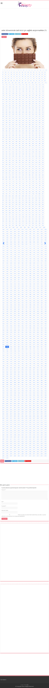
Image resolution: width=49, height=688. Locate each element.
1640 (30, 338)
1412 (30, 298)
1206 (22, 263)
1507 (26, 315)
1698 (22, 349)
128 (9, 86)
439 (6, 137)
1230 (22, 267)
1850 (7, 376)
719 (29, 181)
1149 (34, 252)
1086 (22, 242)
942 (36, 216)
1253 (19, 271)
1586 (7, 330)
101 (9, 82)
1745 (19, 357)
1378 (38, 292)
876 (33, 206)
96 (39, 80)
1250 (7, 271)
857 (13, 204)
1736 (30, 355)
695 (36, 177)
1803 (11, 367)
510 (26, 147)
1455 (11, 307)
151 (43, 89)
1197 (34, 260)
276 (26, 110)
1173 (34, 256)
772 (33, 189)
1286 (7, 277)
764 (6, 189)
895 (9, 210)
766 (13, 189)
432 (26, 135)
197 (23, 97)
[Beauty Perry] (24, 4)
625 (19, 166)
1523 (42, 317)
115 (9, 84)
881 (6, 208)
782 (23, 191)
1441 (3, 305)
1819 (26, 369)
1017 (34, 229)
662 (13, 172)
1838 (7, 374)
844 (13, 202)
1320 (45, 281)
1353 (34, 288)
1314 (22, 281)
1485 (34, 311)
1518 (22, 317)
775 (43, 189)
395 (33, 128)
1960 (15, 395)
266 (36, 107)
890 (36, 208)
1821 (34, 369)
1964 (30, 395)
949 (16, 219)
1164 (45, 254)
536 (26, 151)
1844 (30, 374)
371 (39, 124)
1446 (22, 305)
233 (13, 103)
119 (23, 84)
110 (39, 82)
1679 (42, 344)
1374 (22, 292)
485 (29, 143)
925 (23, 214)
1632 (45, 336)
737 (3, 185)
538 (33, 151)
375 (9, 126)
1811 (42, 367)
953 (29, 219)
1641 (34, 338)
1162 (38, 254)
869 (9, 206)
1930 (38, 388)
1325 (19, 284)
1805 (19, 367)
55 (14, 76)
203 (43, 97)
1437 (34, 302)
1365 (34, 290)
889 (33, 208)
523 (26, 149)
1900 (15, 384)
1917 (34, 386)
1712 (30, 351)
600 (23, 162)
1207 (26, 263)
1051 (26, 235)
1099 (26, 244)
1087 (26, 242)
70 (11, 78)
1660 (15, 342)
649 (13, 170)
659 (3, 172)
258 (9, 107)
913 (26, 212)
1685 (19, 346)
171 (23, 93)
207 (13, 99)
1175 (42, 256)
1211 (42, 263)
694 (33, 177)
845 (16, 202)
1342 (38, 286)
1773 (34, 361)
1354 (38, 288)
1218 (22, 265)
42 (22, 74)
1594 (38, 330)
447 (33, 137)
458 (26, 139)
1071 (11, 240)
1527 (11, 319)
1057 (3, 237)
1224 (45, 265)
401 (9, 131)
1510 (38, 315)
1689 (34, 346)
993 (33, 225)
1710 (22, 351)
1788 (45, 363)
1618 (38, 334)
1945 (3, 393)
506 (13, 147)
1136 (30, 250)
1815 (11, 369)
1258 (38, 271)
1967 (42, 395)
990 (23, 225)
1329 (34, 284)
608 (6, 164)
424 (43, 133)
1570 (38, 325)
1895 (42, 382)
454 (13, 139)
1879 (26, 380)
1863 (11, 378)
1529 (19, 319)
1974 (22, 397)
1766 (7, 361)
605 (39, 162)
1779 (11, 363)
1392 (45, 294)
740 (13, 185)
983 (43, 223)
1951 (26, 393)
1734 (22, 355)
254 (39, 105)
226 (33, 101)
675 (13, 175)
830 (9, 200)
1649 (19, 340)
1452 (45, 305)
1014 (22, 229)
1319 (42, 281)
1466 (7, 309)
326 (19, 118)
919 (3, 214)
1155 (11, 254)
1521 (34, 317)
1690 (38, 346)
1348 (15, 288)
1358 (7, 290)
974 (13, 223)
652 (23, 170)
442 (16, 137)
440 (9, 137)
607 (3, 164)
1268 (30, 273)
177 (43, 93)
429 (16, 135)
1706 (7, 351)
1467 (11, 309)
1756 (15, 359)
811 (33, 195)
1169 (19, 256)
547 (19, 154)
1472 (30, 309)
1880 (30, 380)
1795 (26, 365)
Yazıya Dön (4, 36)
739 (9, 185)
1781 (19, 363)
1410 (22, 298)
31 (36, 72)
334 (3, 120)
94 (33, 80)
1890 (22, 382)
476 (43, 141)
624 (16, 166)
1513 (3, 317)
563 (29, 156)
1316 (30, 281)
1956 (45, 393)
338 (16, 120)
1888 (15, 382)
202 (39, 97)
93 (30, 80)
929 (36, 214)
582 (6, 160)
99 (2, 82)
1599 (11, 332)
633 (3, 168)
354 (26, 122)
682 (36, 175)
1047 (11, 235)
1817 (19, 369)
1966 (38, 395)
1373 (19, 292)
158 (23, 91)
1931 (42, 388)
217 (3, 101)
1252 (15, 271)
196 (19, 97)
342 (29, 120)
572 (16, 158)
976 (19, 223)
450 (43, 137)
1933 (3, 390)
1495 (26, 313)
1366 (38, 290)
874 (26, 206)
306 (39, 114)
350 (13, 122)
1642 (38, 338)
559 (16, 156)
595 (6, 162)
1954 (38, 393)
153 (6, 91)
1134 (22, 250)
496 (23, 145)
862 (29, 204)
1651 (26, 340)
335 (6, 120)
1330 (38, 284)
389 (13, 128)
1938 (22, 390)
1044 (45, 233)
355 (29, 122)
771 (29, 189)
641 (29, 168)
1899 (11, 384)
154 (9, 91)
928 (33, 214)
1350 (22, 288)
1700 (30, 349)
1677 (34, 344)
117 (16, 84)
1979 (42, 397)
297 (9, 114)
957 (43, 219)
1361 (19, 290)
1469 (19, 309)
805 (13, 195)
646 (3, 170)
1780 (15, 363)
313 (19, 116)
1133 (19, 250)
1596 (45, 330)
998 (6, 227)
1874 (7, 380)
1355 (42, 288)
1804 (15, 367)
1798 (38, 365)
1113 (34, 246)
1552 (15, 323)
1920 (45, 386)
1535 (42, 319)
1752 (45, 357)
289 (26, 112)
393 (26, 128)
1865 (19, 378)
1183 (26, 258)
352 (19, 122)
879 (43, 206)
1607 (42, 332)
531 (9, 151)
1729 (3, 355)
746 (33, 185)
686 (6, 177)
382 (33, 126)
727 (13, 183)
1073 (19, 240)
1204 (15, 263)
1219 (26, 265)
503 (3, 147)
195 (16, 97)
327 (23, 118)
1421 (19, 300)
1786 (38, 363)
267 (39, 107)
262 (23, 107)
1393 (3, 296)
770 (26, 189)
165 (3, 93)
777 (6, 191)
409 (36, 131)
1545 (34, 321)
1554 (22, 323)
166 (6, 93)
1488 (45, 311)
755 (19, 187)
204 (3, 99)
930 (39, 214)
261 (19, 107)
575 (26, 158)
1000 (13, 227)
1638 (22, 338)
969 (39, 221)
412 (3, 133)
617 (36, 164)
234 (16, 103)
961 (13, 221)
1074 (22, 240)
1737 (34, 355)
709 (39, 179)
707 (33, 179)
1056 (45, 235)
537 (29, 151)
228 (39, 101)
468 (16, 141)
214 (36, 99)
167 (9, 93)
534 (19, 151)
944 (43, 216)
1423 (26, 300)
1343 (42, 286)
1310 (7, 281)
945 (3, 219)
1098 (22, 244)
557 (9, 156)
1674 (22, 344)
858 (16, 204)
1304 (30, 279)
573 (19, 158)
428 (13, 135)
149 (36, 89)
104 (19, 82)
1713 (34, 351)
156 (16, 91)
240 (36, 103)
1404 (45, 296)
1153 (3, 254)
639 (23, 168)
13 (31, 70)
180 (9, 95)
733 (33, 183)
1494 (22, 313)
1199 (42, 260)
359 (43, 122)
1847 (42, 374)
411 (43, 131)
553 (39, 154)
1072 (15, 240)
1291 (26, 277)
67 (2, 78)
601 (26, 162)
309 (6, 116)
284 (9, 112)
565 (36, 156)
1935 (11, 390)
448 (36, 137)
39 (14, 74)
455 (16, 139)
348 (6, 122)
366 (23, 124)
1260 (45, 271)
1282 (38, 275)
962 (16, 221)
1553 (19, 323)
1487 (42, 311)
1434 (22, 302)
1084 (15, 242)
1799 (42, 365)
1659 (11, 342)
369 (33, 124)
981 (36, 223)
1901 (19, 384)
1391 (42, 294)
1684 (15, 346)
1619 (42, 334)
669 (36, 172)
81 (42, 78)
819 (16, 198)
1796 (30, 365)
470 (23, 141)
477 (3, 143)
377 (16, 126)
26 (22, 72)
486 (33, 143)
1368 (45, 290)
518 (9, 149)
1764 (45, 359)
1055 (42, 235)
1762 (38, 359)
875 (29, 206)
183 (19, 95)
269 (3, 110)
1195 (26, 260)
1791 (11, 365)
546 (16, 154)
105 (22, 82)
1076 (30, 240)
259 (13, 107)
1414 (38, 298)
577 (33, 158)
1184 (30, 258)
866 (43, 204)
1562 (7, 325)
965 (26, 221)
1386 (22, 294)
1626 (22, 336)
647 (6, 170)
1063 (26, 237)
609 (9, 164)
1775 (42, 361)
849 (29, 202)
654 (29, 170)
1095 (11, 244)
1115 (42, 246)
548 (23, 154)
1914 (22, 386)
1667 (42, 342)
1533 (34, 319)
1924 (15, 388)
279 (36, 110)
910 (16, 212)
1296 (45, 277)
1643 (42, 338)
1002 (21, 227)
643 (36, 168)
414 (9, 133)
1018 (38, 229)
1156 (15, 254)
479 (9, 143)
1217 (19, 265)
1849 (3, 376)
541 (43, 151)
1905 (34, 384)
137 (39, 86)
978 (26, 223)
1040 (30, 233)
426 (6, 135)
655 (33, 170)
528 (43, 149)
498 (29, 145)
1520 (30, 317)
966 (29, 221)
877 (36, 206)
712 (6, 181)
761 (39, 187)
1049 (19, 235)
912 (23, 212)
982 (39, 223)
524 (29, 149)
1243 (26, 269)
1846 (38, 374)
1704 (45, 349)
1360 (15, 290)
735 (39, 183)
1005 (32, 227)
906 (3, 212)
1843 (26, 374)
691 (23, 177)
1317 (34, 281)
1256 (30, 271)
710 (43, 179)
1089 (34, 242)
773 (36, 189)
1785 (34, 363)
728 (16, 183)
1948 (15, 393)
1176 (45, 256)
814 (43, 195)
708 (36, 179)
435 (36, 135)
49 (42, 74)
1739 (42, 355)
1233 (34, 267)
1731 (11, 355)
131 (19, 86)
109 (35, 82)
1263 (11, 273)
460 (33, 139)
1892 (30, 382)
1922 (7, 388)
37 (8, 74)
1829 (19, 372)
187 (33, 95)
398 (43, 128)
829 (6, 200)
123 (36, 84)
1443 (11, 305)
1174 (38, 256)
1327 (26, 284)
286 (16, 112)
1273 (3, 275)
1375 (26, 292)
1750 (38, 357)
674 (9, 175)
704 (23, 179)
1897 (3, 384)
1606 (38, 332)
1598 (7, 332)
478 (6, 143)
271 (9, 110)
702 (16, 179)
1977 (34, 397)
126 (3, 86)
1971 (11, 397)
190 (43, 95)
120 (26, 84)
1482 (22, 311)
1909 (3, 386)
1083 (11, 242)
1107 (11, 246)
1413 (34, 298)
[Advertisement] (24, 19)
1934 (7, 390)
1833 (34, 372)
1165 (3, 256)
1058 (7, 237)
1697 (19, 349)
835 (26, 200)
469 (19, 141)
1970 (7, 397)
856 (9, 204)
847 (23, 202)
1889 (19, 382)
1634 (7, 338)
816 (6, 198)
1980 (45, 397)
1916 (30, 386)
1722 (22, 353)
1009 (3, 229)
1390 (38, 294)
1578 (22, 328)
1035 (11, 233)
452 (6, 139)
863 (33, 204)
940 (29, 216)
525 (33, 149)
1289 (19, 277)
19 (2, 72)
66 (44, 76)
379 (23, 126)
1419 (11, 300)
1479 (11, 311)
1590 (22, 330)
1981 (3, 399)
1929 (34, 388)
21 (8, 72)
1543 (26, 321)
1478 (7, 311)
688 (13, 177)
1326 (22, 284)
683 (39, 175)
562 (26, 156)
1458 (22, 307)
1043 (42, 233)
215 (39, 99)
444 (23, 137)
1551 (11, 323)
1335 (11, 286)
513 (36, 147)
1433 (19, 302)
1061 (19, 237)
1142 (7, 252)
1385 (19, 294)
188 (36, 95)
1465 (3, 309)
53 (8, 76)
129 (13, 86)
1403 (42, 296)
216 (43, 99)
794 (19, 193)
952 (26, 219)
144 (19, 89)
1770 (22, 361)
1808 (30, 367)
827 (43, 198)
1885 (3, 382)
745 (29, 185)
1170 (22, 256)
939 (26, 216)
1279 (26, 275)
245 (9, 105)
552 (36, 154)
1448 (30, 305)
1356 (45, 288)
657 (39, 170)
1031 (42, 231)
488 (39, 143)
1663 (26, 342)
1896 (45, 382)
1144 (15, 252)
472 (29, 141)
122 (33, 84)
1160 (30, 254)
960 (9, 221)
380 (26, 126)
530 (6, 151)
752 (9, 187)
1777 (3, 363)
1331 (42, 284)
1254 (22, 271)
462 (39, 139)
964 (23, 221)
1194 (22, 260)
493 (13, 145)
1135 (26, 250)
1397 (19, 296)
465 (6, 141)
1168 (15, 256)
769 (23, 189)
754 (16, 187)
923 (16, 214)
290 (29, 112)
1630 (38, 336)
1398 (22, 296)
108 (32, 82)
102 (12, 82)
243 (3, 105)
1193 (19, 260)
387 (6, 128)
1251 (11, 271)
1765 (3, 361)
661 (9, 172)
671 (43, 172)
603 (33, 162)
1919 (42, 386)
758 (29, 187)
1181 (19, 258)
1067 (42, 237)
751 (6, 187)
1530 (22, 319)
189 (39, 95)
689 (16, 177)
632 (43, 166)
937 (19, 216)
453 (9, 139)
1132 (15, 250)
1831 (26, 372)
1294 (38, 277)
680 (29, 175)
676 (16, 175)
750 (3, 187)
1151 (42, 252)
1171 (26, 256)
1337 (19, 286)
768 (19, 189)
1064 (30, 237)
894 (6, 210)
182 (16, 95)
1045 (3, 235)
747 (36, 185)
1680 (45, 344)
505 (9, 147)
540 (39, 151)
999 (9, 227)
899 (23, 210)
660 (6, 172)
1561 (3, 325)
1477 (3, 311)
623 (13, 166)
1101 (34, 244)
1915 (26, 386)
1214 (7, 265)
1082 (7, 242)
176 (39, 93)
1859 (42, 376)
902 (33, 210)
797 (29, 193)
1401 (34, 296)
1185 (34, 258)
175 (36, 93)
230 (3, 103)
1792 (15, 365)
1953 (34, 393)
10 (23, 70)
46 (33, 74)
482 (19, 143)
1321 (3, 284)
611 (16, 164)
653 (26, 170)
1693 (3, 349)
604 (36, 162)
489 (43, 143)
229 (43, 101)
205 (6, 99)
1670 (7, 344)
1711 (26, 351)
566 (39, 156)
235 (19, 103)
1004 (29, 227)
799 (36, 193)
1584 (45, 328)
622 (9, 166)
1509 (34, 315)
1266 (22, 273)
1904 (30, 384)
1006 (36, 227)
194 (13, 97)
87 (14, 80)
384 (39, 126)
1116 (45, 246)
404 (19, 131)
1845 (34, 374)
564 (33, 156)
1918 (38, 386)
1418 (7, 300)
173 (29, 93)
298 (13, 114)
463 (43, 139)
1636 (15, 338)
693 (29, 177)
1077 (34, 240)
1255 (26, 271)
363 (13, 124)
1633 (3, 338)
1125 (34, 248)
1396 (15, 296)
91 (25, 80)
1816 (15, 369)
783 (26, 191)
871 (16, 206)
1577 (19, 328)
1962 (22, 395)
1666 (38, 342)
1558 (38, 323)
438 (3, 137)
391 (19, 128)
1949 (19, 393)
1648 (15, 340)
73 (19, 78)
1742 (7, 357)
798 (33, 193)
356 (33, 122)
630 (36, 166)
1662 (22, 342)
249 (23, 105)
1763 (42, 359)
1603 (26, 332)
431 (23, 135)
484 (26, 143)
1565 (19, 325)
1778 (7, 363)
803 (6, 195)
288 (23, 112)
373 (3, 126)
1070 (7, 240)
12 (29, 70)
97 (42, 80)
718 (26, 181)
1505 (19, 315)
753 (13, 187)
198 (26, 97)
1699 (26, 349)
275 (23, 110)
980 (33, 223)
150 (39, 89)
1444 (15, 305)
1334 (7, 286)
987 (13, 225)
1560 (45, 323)
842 (6, 202)
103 (16, 82)
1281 (34, 275)
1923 (11, 388)
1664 (30, 342)
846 (19, 202)
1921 (3, 388)
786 (36, 191)
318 (36, 116)
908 (9, 212)
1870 (38, 378)
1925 (19, 388)
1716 (45, 351)
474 (36, 141)
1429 (3, 302)
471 (26, 141)
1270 (38, 273)
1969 (3, 397)
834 (23, 200)
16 (40, 70)
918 (43, 212)
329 (29, 118)
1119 (11, 248)
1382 (7, 294)
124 (39, 84)
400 (6, 131)
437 (43, 135)
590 (33, 160)
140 (6, 89)
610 (13, 164)
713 (9, 181)
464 (3, 141)
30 (33, 72)
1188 (45, 258)
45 (30, 74)
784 (29, 191)
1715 (42, 351)
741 (16, 185)
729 (19, 183)
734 (36, 183)
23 (14, 72)
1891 (26, 382)
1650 (22, 340)
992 (29, 225)
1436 (30, 302)
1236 (45, 267)
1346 (7, 288)
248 (19, 105)
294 (43, 112)
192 (6, 97)
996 (43, 225)
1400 (30, 296)
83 (2, 80)
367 (26, 124)
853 (43, 202)
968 (36, 221)
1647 (11, 340)
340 (23, 120)
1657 (3, 342)
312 (16, 116)
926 (26, 214)
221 (16, 101)
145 (23, 89)
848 (26, 202)
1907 (42, 384)
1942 (38, 390)
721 (36, 181)
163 (39, 91)
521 (19, 149)
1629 (34, 336)
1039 (26, 233)
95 (36, 80)
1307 (42, 279)
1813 (3, 369)
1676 (30, 344)
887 (26, 208)
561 (23, 156)
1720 (15, 353)
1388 (30, 294)
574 (23, 158)
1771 (26, 361)
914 (29, 212)
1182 (22, 258)
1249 (3, 271)
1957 (3, 395)
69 (8, 78)
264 (29, 107)
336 (9, 120)
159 (26, 91)
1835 (42, 372)
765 (9, 189)
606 (43, 162)
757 (26, 187)
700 (9, 179)
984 (3, 225)
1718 (7, 353)
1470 (22, 309)
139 (3, 89)
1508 (30, 315)
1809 (34, 367)
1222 (38, 265)
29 (30, 72)
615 (29, 164)
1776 (45, 361)
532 (13, 151)
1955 (42, 393)
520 (16, 149)
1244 (30, 269)
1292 (30, 277)
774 (39, 189)
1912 (15, 386)
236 (23, 103)
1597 (3, 332)
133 (26, 86)
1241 (19, 269)
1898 (7, 384)
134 (29, 86)
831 (13, 200)
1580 (30, 328)
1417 (3, 300)
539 (36, 151)
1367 (42, 290)
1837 (3, 374)
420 (29, 133)
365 (19, 124)
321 (3, 118)
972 (6, 223)
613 (23, 164)
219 (9, 101)
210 (23, 99)
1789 (3, 365)
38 (11, 74)
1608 (45, 332)
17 (43, 70)
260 (16, 107)
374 (6, 126)
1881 (34, 380)
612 (19, 164)
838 (36, 200)
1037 (19, 233)
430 (19, 135)
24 (16, 72)
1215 (11, 265)
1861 (3, 378)
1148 (30, 252)
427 (9, 135)
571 (13, 158)
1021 (3, 231)
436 (39, 135)
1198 (38, 260)
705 (26, 179)
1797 (34, 365)
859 (19, 204)
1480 (15, 311)
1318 (38, 281)
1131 (11, 250)
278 (33, 110)
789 (3, 193)
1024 (15, 231)
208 (16, 99)
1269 (34, 273)
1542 (22, 321)
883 (13, 208)
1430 (7, 302)
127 (6, 86)
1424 (30, 300)
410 (39, 131)
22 (11, 72)
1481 (19, 311)
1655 (42, 340)
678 (23, 175)
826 (39, 198)
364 (16, 124)
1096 (15, 244)
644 (39, 168)
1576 (15, 328)
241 (39, 103)
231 (6, 103)
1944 (45, 390)
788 (43, 191)
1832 (30, 372)
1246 (38, 269)
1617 (34, 334)
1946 (7, 393)
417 (19, 133)
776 (3, 191)
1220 (30, 265)
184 (23, 95)
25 (19, 72)
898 (19, 210)
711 (3, 181)
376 (13, 126)
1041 (34, 233)
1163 (42, 254)
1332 (45, 284)
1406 (7, 298)
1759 (26, 359)
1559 (42, 323)
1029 (34, 231)
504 (6, 147)
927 (29, 214)
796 (26, 193)
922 (13, 214)
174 (33, 93)
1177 (3, 258)
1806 (22, 367)
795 (23, 193)
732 (29, 183)
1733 (19, 355)
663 (16, 172)
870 (13, 206)
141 (9, 89)
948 (13, 219)
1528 (15, 319)
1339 (26, 286)
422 (36, 133)
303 (29, 114)
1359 (11, 290)
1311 (11, 281)
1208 (30, 263)
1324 (15, 284)
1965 (34, 395)
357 (36, 122)
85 (8, 80)
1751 (42, 357)
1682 (7, 346)
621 (6, 166)
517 (6, 149)
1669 (3, 344)
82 (44, 78)
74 (22, 78)
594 (3, 162)
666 (26, 172)
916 (36, 212)
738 (6, 185)
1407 (11, 298)
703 (19, 179)
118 (19, 84)
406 (26, 131)
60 (28, 76)
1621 (3, 336)
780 (16, 191)
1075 (26, 240)
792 (13, 193)
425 (3, 135)
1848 (45, 374)
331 (36, 118)
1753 (3, 359)
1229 (19, 267)
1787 (42, 363)
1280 (30, 275)
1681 (3, 346)
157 (19, 91)
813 (39, 195)
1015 (26, 229)
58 (22, 76)
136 (36, 86)
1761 (34, 359)
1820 (30, 369)
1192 (15, 260)
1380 (45, 292)
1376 (30, 292)
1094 (7, 244)
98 (44, 80)
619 (43, 164)
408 (33, 131)
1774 (38, 361)
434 (33, 135)
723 (43, 181)
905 (43, 210)
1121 (19, 248)
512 (33, 147)
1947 (11, 393)
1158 (22, 254)
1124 (30, 248)
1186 (38, 258)
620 (3, 166)
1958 (7, 395)
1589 (19, 330)
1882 (38, 380)
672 (3, 175)
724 (3, 183)
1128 (45, 248)
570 (9, 158)
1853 (19, 376)
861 (26, 204)
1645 (3, 340)
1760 (30, 359)
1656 (45, 340)
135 (33, 86)
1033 (3, 233)
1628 (30, 336)
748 (39, 185)
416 (16, 133)
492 (9, 145)
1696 (15, 349)
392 (23, 128)
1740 (45, 355)
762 (43, 187)
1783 (26, 363)
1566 (22, 325)
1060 (15, 237)
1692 (45, 346)
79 (36, 78)
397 (39, 128)
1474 (38, 309)
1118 (7, 248)
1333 (3, 286)
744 (26, 185)
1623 (11, 336)
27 (25, 72)
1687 (26, 346)
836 (29, 200)
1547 (42, 321)
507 (16, 147)
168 (13, 93)
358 (39, 122)
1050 (22, 235)
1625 (19, 336)
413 (6, 133)
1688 (30, 346)
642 (33, 168)
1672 (15, 344)
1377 (34, 292)
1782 (22, 363)
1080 (45, 240)
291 (33, 112)
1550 (7, 323)
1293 (34, 277)
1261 (3, 273)
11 (26, 70)
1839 (11, 374)
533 (16, 151)
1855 (26, 376)
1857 (34, 376)
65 (42, 76)
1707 (11, 351)
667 (29, 172)
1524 (45, 317)
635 (9, 168)
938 (23, 216)
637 (16, 168)
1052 (30, 235)
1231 (26, 267)
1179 (11, 258)
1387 (26, 294)
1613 (19, 334)
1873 (3, 380)
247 (16, 105)
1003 (25, 227)
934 (9, 216)
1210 (38, 263)
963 (19, 221)
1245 (34, 269)
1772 (30, 361)
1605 (34, 332)
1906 (38, 384)
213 (33, 99)
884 (16, 208)
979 (29, 223)
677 (19, 175)
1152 (45, 252)
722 (39, 181)
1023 (11, 231)
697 (43, 177)
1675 (26, 344)
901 (29, 210)
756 (23, 187)
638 (19, 168)
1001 (17, 227)
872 (19, 206)
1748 (30, 357)
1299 (11, 279)
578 (36, 158)
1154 (7, 254)
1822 (38, 369)
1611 (11, 334)
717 (23, 181)
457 (23, 139)
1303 (26, 279)
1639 (26, 338)
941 (33, 216)
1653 (34, 340)
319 (39, 116)
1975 (26, 397)
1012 (15, 229)
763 (3, 189)
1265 (19, 273)
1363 (26, 290)
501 (39, 145)
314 (23, 116)
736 (43, 183)
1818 (22, 369)
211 (26, 99)
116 (13, 84)
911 (19, 212)
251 (29, 105)
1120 (15, 248)
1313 (19, 281)
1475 (42, 309)
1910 (7, 386)
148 (33, 89)
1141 (3, 252)
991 (26, 225)
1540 (15, 321)
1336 (15, 286)
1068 (45, 237)
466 (9, 141)
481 (16, 143)
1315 (26, 281)
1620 (45, 334)
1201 (3, 263)
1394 (7, 296)
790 (6, 193)
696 (39, 177)
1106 (7, 246)
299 (16, 114)
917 (39, 212)
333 (43, 118)
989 (19, 225)
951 (23, 219)
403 (16, 131)
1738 (38, 355)
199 (29, 97)
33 (42, 72)
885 (19, 208)
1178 (7, 258)
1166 (7, 256)
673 (6, 175)
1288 (15, 277)
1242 (22, 269)
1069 (3, 240)
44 (28, 74)
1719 (11, 353)
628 (29, 166)
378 (19, 126)
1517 (19, 317)
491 (6, 145)
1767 (11, 361)
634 (6, 168)
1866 (22, 378)
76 (28, 78)
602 (29, 162)
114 (6, 84)
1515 (11, 317)
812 (36, 195)
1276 (15, 275)
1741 (3, 357)
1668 (45, 342)
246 (13, 105)
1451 (42, 305)
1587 (11, 330)
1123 (26, 248)
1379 (42, 292)
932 (3, 216)
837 (33, 200)
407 (29, 131)
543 (6, 154)
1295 (42, 277)
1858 (38, 376)
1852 (15, 376)
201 (36, 97)
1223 (42, 265)
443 (19, 137)
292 (36, 112)
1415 (42, 298)
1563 (11, 325)
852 (39, 202)
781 (19, 191)
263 (26, 107)
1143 (11, 252)
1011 (11, 229)
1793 (19, 365)
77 (30, 78)
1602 (22, 332)
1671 (11, 344)
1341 (34, 286)
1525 (3, 319)
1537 (3, 321)
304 (33, 114)
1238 (7, 269)
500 (36, 145)
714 (13, 181)
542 (3, 154)
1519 (26, 317)
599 (19, 162)
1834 (38, 372)
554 (43, 154)
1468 (15, 309)
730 (23, 183)
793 (16, 193)
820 (19, 198)
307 (43, 114)
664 (19, 172)
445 (26, 137)
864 (36, 204)
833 (19, 200)
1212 (45, 263)
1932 (45, 388)
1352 (30, 288)
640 (26, 168)
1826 (7, 372)
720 (33, 181)
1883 (42, 380)
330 (33, 118)
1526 (7, 319)
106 (26, 82)
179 (6, 95)
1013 (19, 229)
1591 (26, 330)
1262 (7, 273)
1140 (45, 250)
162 (36, 91)
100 (6, 82)
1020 (45, 229)
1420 (15, 300)
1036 (15, 233)
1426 (38, 300)
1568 (30, 325)
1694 (7, 349)
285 (13, 112)
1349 (19, 288)
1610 (7, 334)
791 (9, 193)
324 (13, 118)
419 (26, 133)
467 (13, 141)
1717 (3, 353)
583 (9, 160)
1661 (19, 342)
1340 (30, 286)
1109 (19, 246)
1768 (15, 361)
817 (9, 198)
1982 (7, 399)
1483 (26, 311)
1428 (45, 300)
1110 (22, 246)
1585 (3, 330)
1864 (15, 378)
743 (23, 185)
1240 (15, 269)
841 (3, 202)
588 (26, 160)
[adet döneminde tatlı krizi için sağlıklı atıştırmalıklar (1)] (24, 53)
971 (3, 223)
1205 (19, 263)
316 (29, 116)
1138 (38, 250)
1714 (38, 351)
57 (19, 76)
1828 (15, 372)
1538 (7, 321)
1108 (15, 246)
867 (3, 206)
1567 (26, 325)
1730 (7, 355)
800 (39, 193)
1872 (45, 378)
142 (13, 89)
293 (39, 112)
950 (19, 219)
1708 (15, 351)
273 (16, 110)
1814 (7, 369)
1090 (38, 242)
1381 (3, 294)
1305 (34, 279)
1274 (7, 275)
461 (36, 139)
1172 (30, 256)
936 (16, 216)
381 (29, 126)
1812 (45, 367)
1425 (34, 300)
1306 (38, 279)
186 (29, 95)
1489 (3, 313)
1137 (34, 250)
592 (39, 160)
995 (39, 225)
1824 (45, 369)
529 (3, 151)
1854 (22, 376)
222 (19, 101)
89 (19, 80)
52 (5, 76)
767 (16, 189)
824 (33, 198)
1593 (34, 330)
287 (19, 112)
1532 (30, 319)
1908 (45, 384)
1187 (42, 258)
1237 (3, 269)
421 (33, 133)
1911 (11, 386)
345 (39, 120)
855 (6, 204)
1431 (11, 302)
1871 (42, 378)
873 (23, 206)
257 (6, 107)
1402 (38, 296)
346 (43, 120)
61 (30, 76)
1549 (3, 323)
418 (23, 133)
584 (13, 160)
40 (16, 74)
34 (44, 72)
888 (29, 208)
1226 (7, 267)
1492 (15, 313)
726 (9, 183)
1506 (22, 315)
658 (43, 170)
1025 (19, 231)
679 (26, 175)
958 (3, 221)
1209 (34, 263)
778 (9, 191)
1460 (30, 307)
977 (23, 223)
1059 (11, 237)
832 (16, 200)
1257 (34, 271)
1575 (11, 328)
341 (26, 120)
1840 (15, 374)
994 (36, 225)
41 (19, 74)
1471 (26, 309)
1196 (30, 260)
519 (13, 149)
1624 (15, 336)
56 (16, 76)
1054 (38, 235)
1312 (15, 281)
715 (16, 181)
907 (6, 212)
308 (3, 116)
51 (2, 76)
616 (33, 164)
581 (3, 160)
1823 (42, 369)
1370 (7, 292)
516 (3, 149)
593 (43, 160)
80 (39, 78)
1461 (34, 307)
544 (9, 154)
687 (9, 177)
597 (13, 162)
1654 (38, 340)
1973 (19, 397)
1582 (38, 328)
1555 (26, 323)
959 (6, 221)
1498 (38, 313)
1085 (19, 242)
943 (39, 216)
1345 (3, 288)
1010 (7, 229)
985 (6, 225)
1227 (11, 267)
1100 (30, 244)
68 (5, 78)
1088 (30, 242)
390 (16, 128)
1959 (11, 395)
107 (29, 82)
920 (6, 214)
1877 (19, 380)
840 (43, 200)
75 (25, 78)
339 (19, 120)
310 (9, 116)
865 (39, 204)
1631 (42, 336)
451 (3, 139)
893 (3, 210)
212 (29, 99)
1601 (19, 332)
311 (13, 116)
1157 (19, 254)
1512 (45, 315)
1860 (45, 376)
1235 (42, 267)
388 (9, 128)
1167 (11, 256)
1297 (3, 279)
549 (26, 154)
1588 (15, 330)
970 (43, 221)
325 (16, 118)
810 (29, 195)
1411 (26, 298)
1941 (34, 390)
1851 (11, 376)
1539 (11, 321)
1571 (42, 325)
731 (26, 183)
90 (22, 80)
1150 (38, 252)
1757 (19, 359)
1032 (45, 231)
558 (13, 156)
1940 (30, 390)
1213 (3, 265)
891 (39, 208)
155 (13, 91)
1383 (11, 294)
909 (13, 212)
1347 (11, 288)
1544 (30, 321)
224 (26, 101)
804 (9, 195)
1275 (11, 275)
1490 (7, 313)
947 (9, 219)
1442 (7, 305)
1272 (45, 273)
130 (16, 86)
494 (16, 145)
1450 (38, 305)
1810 (38, 367)
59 (25, 76)
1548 (45, 321)
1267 (26, 273)
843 (9, 202)
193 (9, 97)
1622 (7, 336)
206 (9, 99)
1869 (34, 378)
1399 (26, 296)
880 (3, 208)
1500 (45, 313)
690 (19, 177)
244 (6, 105)
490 (3, 145)
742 (19, 185)
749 (43, 185)
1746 (22, 357)
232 (9, 103)
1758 (22, 359)
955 (36, 219)
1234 (38, 267)
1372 (15, 292)
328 (26, 118)
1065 (34, 237)
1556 (30, 323)
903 (36, 210)
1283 (42, 275)
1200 (45, 260)
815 (3, 198)
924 (19, 214)
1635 (11, 338)
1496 (30, 313)
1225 (3, 267)
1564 (15, 325)
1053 (34, 235)
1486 (38, 311)
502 (43, 145)
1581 (34, 328)
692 (26, 177)
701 (13, 179)
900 (26, 210)
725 (6, 183)
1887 (11, 382)
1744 (15, 357)
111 (42, 82)
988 (16, 225)
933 (6, 216)
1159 (26, 254)
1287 (11, 277)
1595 (42, 330)
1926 (22, 388)
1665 (34, 342)
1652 (30, 340)
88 (16, 80)
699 (6, 179)
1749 (34, 357)
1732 (15, 355)
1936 (15, 390)
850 (33, 202)
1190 (7, 260)
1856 (30, 376)
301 (23, 114)
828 (3, 200)
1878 (22, 380)
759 (33, 187)
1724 (30, 353)
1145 (19, 252)
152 (3, 91)
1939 (26, 390)
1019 (42, 229)
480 (13, 143)
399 (3, 131)
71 (14, 78)
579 (39, 158)
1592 (30, 330)
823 (29, 198)
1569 (34, 325)
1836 (45, 372)
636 (13, 168)
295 (3, 114)
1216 (15, 265)
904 (39, 210)
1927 (26, 388)
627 (26, 166)
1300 (15, 279)
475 (39, 141)
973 (9, 223)
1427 (42, 300)
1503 (11, 315)
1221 (34, 265)
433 (29, 135)
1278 (22, 275)
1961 (19, 395)
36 (5, 74)
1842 (22, 374)
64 (39, 76)
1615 (26, 334)
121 (29, 84)
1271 (42, 273)
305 (36, 114)
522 (23, 149)
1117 (3, 248)
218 (6, 101)
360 (3, 124)
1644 (45, 338)
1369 (3, 292)
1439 (42, 302)
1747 (26, 357)
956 (39, 219)
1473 (34, 309)
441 (13, 137)
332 (39, 118)
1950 (22, 393)
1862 (7, 378)
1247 (42, 269)
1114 (38, 246)
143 (16, 89)
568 (3, 158)
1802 (7, 367)
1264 (15, 273)
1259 (42, 271)
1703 (42, 349)
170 (19, 93)
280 (39, 110)
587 (23, 160)
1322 (7, 284)
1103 (42, 244)
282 (3, 112)
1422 (22, 300)
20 (5, 72)
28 (28, 72)
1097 (19, 244)
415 (13, 133)
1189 (3, 260)
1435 (26, 302)
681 (33, 175)
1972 (15, 397)
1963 (26, 395)
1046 (7, 235)
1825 (3, 372)
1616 (30, 334)
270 (6, 110)
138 (43, 86)
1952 (30, 393)
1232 (30, 267)
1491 (11, 313)
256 (3, 107)
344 (36, 120)
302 (26, 114)
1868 (30, 378)
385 (43, 126)
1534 (38, 319)
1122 (22, 248)
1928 (30, 388)
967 (33, 221)
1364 (30, 290)
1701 (34, 349)
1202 (7, 263)
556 (6, 156)
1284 (45, 275)
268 (43, 107)
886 (23, 208)
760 (36, 187)
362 (9, 124)
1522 (38, 317)
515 (43, 147)
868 (6, 206)
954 (33, 219)
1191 (11, 260)
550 (29, 154)
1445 (19, 305)
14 (34, 70)
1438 (38, 302)
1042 (38, 233)
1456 (15, 307)
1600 (15, 332)
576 (29, 158)
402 (13, 131)
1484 (30, 311)
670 (39, 172)
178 (3, 95)
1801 (3, 367)
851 (36, 202)
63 (36, 76)
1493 (19, 313)
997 (3, 227)
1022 (7, 231)
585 (16, 160)
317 (33, 116)
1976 (30, 397)
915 (33, 212)
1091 (42, 242)
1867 (26, 378)
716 (19, 181)
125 (43, 84)
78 (33, 78)
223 (23, 101)
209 (19, 99)
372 (43, 124)
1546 (38, 321)
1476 (45, 309)
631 (39, 166)
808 (23, 195)
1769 (19, 361)
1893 (34, 382)
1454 (7, 307)
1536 (45, 319)
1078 (38, 240)
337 (13, 120)
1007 (40, 227)
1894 (38, 382)
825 (36, 198)
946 (6, 219)
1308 (45, 279)
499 (33, 145)
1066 (38, 237)
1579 (26, 328)
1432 (15, 302)
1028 (30, 231)
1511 (42, 315)
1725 (34, 353)
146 (26, 89)
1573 (3, 328)
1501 (3, 315)
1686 (22, 346)
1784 (30, 363)
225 (29, 101)
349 (9, 122)
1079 (42, 240)
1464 (45, 307)
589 (29, 160)
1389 (34, 294)
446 (29, 137)
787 (39, 191)
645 (43, 168)
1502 (7, 315)
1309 (3, 281)
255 (43, 105)
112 (45, 82)
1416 (45, 298)
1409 (19, 298)
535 (23, 151)
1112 (30, 246)
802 (3, 195)
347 (3, 122)
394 (29, 128)
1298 (7, 279)
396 (36, 128)
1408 (15, 298)
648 (9, 170)
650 (16, 170)
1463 (42, 307)
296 (6, 114)
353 (23, 122)
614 (26, 164)
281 (43, 110)
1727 (42, 353)
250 (26, 105)
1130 (7, 250)
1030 (38, 231)
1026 (22, 231)
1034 (7, 233)
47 (36, 74)
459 (29, 139)
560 (19, 156)
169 (16, 93)
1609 (3, 334)
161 (33, 91)
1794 (22, 365)
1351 (26, 288)
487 (36, 143)
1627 (26, 336)
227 (36, 101)
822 (26, 198)
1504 (15, 315)
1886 (7, 382)
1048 (15, 235)
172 (26, 93)
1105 (3, 246)
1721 (19, 353)
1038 (22, 233)
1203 (11, 263)
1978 (38, 397)
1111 (26, 246)
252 (33, 105)
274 (19, 110)
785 (33, 191)
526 (36, 149)
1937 (19, 390)
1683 (11, 346)
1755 (11, 359)
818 (13, 198)
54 (11, 76)
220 (13, 101)
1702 (38, 349)
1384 (15, 294)
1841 (19, 374)
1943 (42, 390)
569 (6, 158)
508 (19, 147)
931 (43, 214)
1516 (15, 317)
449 (39, 137)
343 (33, 120)
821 (23, 198)
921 (9, 214)
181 (13, 95)
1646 (7, 340)
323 (9, 118)
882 (9, 208)
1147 (26, 252)
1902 (22, 384)
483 (23, 143)
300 (19, 114)
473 (33, 141)
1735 (26, 355)
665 (23, 172)
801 (43, 193)
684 (43, 175)
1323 (11, 284)
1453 (3, 307)
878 (39, 206)
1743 (11, 357)
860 (23, 204)
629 (33, 166)
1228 (15, 267)
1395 (11, 296)
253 (36, 105)
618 (39, 164)
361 (6, 124)
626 (23, 166)
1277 (19, 275)
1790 (7, 365)
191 (3, 97)
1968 (45, 395)
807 (19, 195)
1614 (22, 334)
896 (13, 210)
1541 (19, 321)
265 (33, 107)
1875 (11, 380)
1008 (44, 227)
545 (13, 154)
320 (43, 116)
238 (29, 103)
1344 (45, 286)
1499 (42, 313)
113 (3, 84)
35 (2, 74)
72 (16, 78)
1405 (3, 298)
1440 (45, 302)
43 (25, 74)
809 (26, 195)
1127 (42, 248)
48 (39, 74)
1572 (45, 325)
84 (5, 80)
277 (29, 110)
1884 (45, 380)
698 (3, 179)
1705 (3, 351)
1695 (11, 349)
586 (19, 160)
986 (9, 225)
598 (16, 162)
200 (33, 97)
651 (19, 170)
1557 (34, 323)
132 (23, 86)
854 (3, 204)
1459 (26, 307)
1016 (30, 229)
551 (33, 154)
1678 (38, 344)
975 (16, 223)
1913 (19, 386)
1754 (7, 359)
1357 (3, 290)
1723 (26, 353)
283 (6, 112)
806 (16, 195)
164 (43, 91)
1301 (19, 279)
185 (26, 95)
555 (3, 156)
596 (9, 162)
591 (36, 160)
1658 (7, 342)
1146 (22, 252)
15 (37, 70)
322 (6, 118)
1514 (7, 317)
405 (23, 131)
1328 (30, 284)
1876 (15, 380)
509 (23, 147)
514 (39, 147)
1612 (15, 334)
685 (3, 177)
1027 (26, 231)
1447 (26, 305)
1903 (26, 384)
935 (13, 216)
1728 (45, 353)
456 (19, 139)
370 (36, 124)
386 (3, 128)
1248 (45, 269)
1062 (22, 237)
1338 (22, 286)
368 (29, 124)
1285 (3, 277)
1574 (7, 328)
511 (29, 147)
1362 (22, 290)
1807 (26, 367)
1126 (38, 248)
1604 (30, 332)
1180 (15, 258)
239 (33, 103)
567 (43, 156)
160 (29, 91)
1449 (34, 305)
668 (33, 172)
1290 (22, 277)
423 (39, 133)
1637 (19, 338)
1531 (26, 319)
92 (28, 80)
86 (11, 80)
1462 (38, 307)
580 (43, 158)
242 (43, 103)
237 (26, 103)
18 (45, 70)
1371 (11, 292)
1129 (3, 250)
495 (19, 145)
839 (39, 200)
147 (29, 89)
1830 (22, 372)
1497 (34, 313)
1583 (42, 328)
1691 (42, 346)
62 (33, 76)
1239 (11, 269)
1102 (38, 244)
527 (39, 149)
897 (16, 210)
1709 (19, 351)
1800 (45, 365)
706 (29, 179)
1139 (42, 250)
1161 (34, 254)
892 (43, 208)
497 (26, 145)
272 (13, 110)
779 (13, 191)
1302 (22, 279)
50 (44, 74)
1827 (11, 372)
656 (36, 170)
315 (26, 116)
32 (39, 72)
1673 (19, 344)
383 (36, 126)
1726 (38, 353)
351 (16, 122)
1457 (19, 307)
